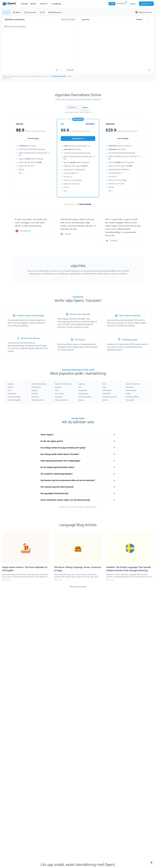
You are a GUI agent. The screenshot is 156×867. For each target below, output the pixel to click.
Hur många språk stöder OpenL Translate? (60, 454)
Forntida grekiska (132, 397)
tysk (79, 387)
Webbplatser (56, 12)
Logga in (133, 4)
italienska (58, 397)
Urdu (10, 390)
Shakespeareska (61, 400)
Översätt (24, 4)
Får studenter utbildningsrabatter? (57, 474)
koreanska (129, 387)
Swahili (105, 400)
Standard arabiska (133, 384)
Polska (128, 393)
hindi (104, 384)
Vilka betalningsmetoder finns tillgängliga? (60, 460)
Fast (113, 4)
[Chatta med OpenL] (151, 862)
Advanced (122, 4)
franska (10, 387)
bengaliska (82, 390)
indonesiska (106, 390)
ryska (104, 387)
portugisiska (36, 387)
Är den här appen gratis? (52, 441)
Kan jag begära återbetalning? (54, 493)
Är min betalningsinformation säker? (58, 467)
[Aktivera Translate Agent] (57, 70)
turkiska (34, 393)
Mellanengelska (37, 400)
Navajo (81, 400)
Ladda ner (44, 4)
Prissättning (56, 4)
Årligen (85, 107)
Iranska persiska (14, 397)
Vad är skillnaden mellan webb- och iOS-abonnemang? (65, 500)
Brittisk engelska (84, 397)
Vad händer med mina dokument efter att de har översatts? (68, 480)
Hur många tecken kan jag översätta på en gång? (63, 447)
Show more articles (78, 586)
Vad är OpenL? (47, 434)
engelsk (11, 384)
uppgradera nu (146, 4)
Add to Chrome (145, 12)
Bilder (18, 12)
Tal (43, 12)
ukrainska (35, 397)
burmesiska (59, 393)
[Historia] (149, 70)
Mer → (21, 173)
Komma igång (33, 138)
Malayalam (12, 393)
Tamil (57, 390)
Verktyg (33, 4)
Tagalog (34, 390)
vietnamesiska (131, 390)
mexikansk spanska (109, 397)
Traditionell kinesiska (63, 384)
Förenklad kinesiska (38, 384)
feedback (92, 507)
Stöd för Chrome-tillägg (72, 180)
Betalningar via (72, 204)
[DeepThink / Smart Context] (61, 70)
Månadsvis (72, 107)
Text (8, 12)
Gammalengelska (14, 400)
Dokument (31, 12)
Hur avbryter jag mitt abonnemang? (57, 487)
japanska (58, 387)
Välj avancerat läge (58, 76)
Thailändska (83, 393)
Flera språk (130, 400)
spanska (81, 384)
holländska (106, 393)
